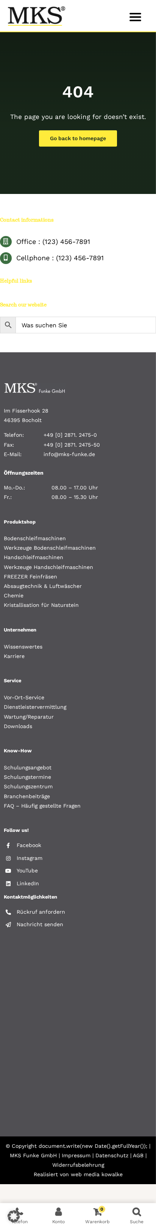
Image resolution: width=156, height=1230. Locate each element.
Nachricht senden (40, 924)
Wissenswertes (23, 647)
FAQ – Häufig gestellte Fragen (42, 806)
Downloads (18, 726)
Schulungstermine (27, 777)
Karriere (14, 656)
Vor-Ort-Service (24, 697)
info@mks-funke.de (69, 454)
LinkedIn (28, 883)
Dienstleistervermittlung (35, 707)
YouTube (27, 870)
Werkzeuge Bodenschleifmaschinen (50, 548)
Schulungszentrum (28, 786)
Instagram (29, 858)
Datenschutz (111, 1155)
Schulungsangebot (27, 767)
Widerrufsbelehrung (78, 1165)
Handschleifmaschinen (33, 557)
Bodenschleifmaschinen (35, 538)
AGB (138, 1155)
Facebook (29, 845)
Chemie (13, 595)
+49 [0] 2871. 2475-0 (70, 435)
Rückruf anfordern (41, 912)
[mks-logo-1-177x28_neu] (35, 385)
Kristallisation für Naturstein (41, 605)
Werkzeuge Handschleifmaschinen (48, 567)
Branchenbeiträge (27, 796)
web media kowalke (97, 1174)
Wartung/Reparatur (29, 717)
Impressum (76, 1155)
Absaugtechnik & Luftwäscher (43, 586)
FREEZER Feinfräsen (30, 577)
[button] (13, 1216)
